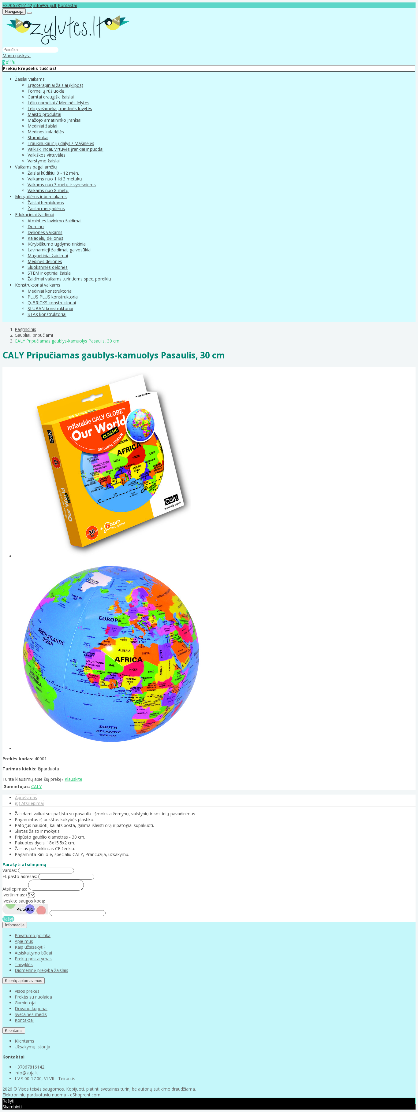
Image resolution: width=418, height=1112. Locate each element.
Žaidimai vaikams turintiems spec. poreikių (69, 279)
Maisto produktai (44, 114)
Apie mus (24, 941)
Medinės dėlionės (45, 261)
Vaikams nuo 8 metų (48, 190)
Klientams (14, 1030)
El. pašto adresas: (19, 876)
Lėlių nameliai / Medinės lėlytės (58, 103)
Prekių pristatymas (33, 959)
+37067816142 (17, 5)
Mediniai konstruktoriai (50, 291)
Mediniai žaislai (42, 126)
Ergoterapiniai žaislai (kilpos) (55, 85)
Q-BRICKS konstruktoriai (52, 303)
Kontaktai (67, 5)
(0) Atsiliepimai (29, 803)
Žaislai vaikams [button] (30, 79)
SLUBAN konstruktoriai (50, 308)
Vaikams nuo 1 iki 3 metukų (55, 179)
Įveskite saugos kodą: (23, 901)
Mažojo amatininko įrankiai (54, 120)
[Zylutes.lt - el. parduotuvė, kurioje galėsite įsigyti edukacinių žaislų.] (67, 43)
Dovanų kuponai (31, 1008)
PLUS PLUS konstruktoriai (53, 297)
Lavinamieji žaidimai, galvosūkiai (59, 250)
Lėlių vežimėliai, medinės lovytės (60, 108)
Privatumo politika (32, 935)
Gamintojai (25, 1003)
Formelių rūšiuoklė (46, 91)
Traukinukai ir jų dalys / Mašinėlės (61, 143)
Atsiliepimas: (14, 889)
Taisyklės (24, 964)
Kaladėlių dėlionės (45, 238)
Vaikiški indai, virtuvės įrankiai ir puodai (65, 149)
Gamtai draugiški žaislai (51, 97)
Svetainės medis (31, 1014)
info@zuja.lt (45, 5)
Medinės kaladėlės (46, 132)
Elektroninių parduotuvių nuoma (34, 1095)
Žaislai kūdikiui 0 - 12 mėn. (53, 173)
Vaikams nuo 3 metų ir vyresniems (62, 184)
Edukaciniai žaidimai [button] (34, 214)
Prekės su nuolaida (33, 997)
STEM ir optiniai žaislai (50, 273)
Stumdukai (38, 137)
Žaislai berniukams (46, 203)
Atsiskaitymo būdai (33, 953)
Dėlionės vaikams (45, 232)
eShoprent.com (85, 1095)
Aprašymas (26, 797)
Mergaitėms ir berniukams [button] (41, 196)
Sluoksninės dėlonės (48, 267)
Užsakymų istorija (32, 1047)
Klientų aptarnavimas (23, 980)
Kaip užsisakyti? (30, 947)
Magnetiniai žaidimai (48, 255)
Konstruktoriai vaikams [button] (37, 285)
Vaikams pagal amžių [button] (36, 167)
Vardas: (9, 870)
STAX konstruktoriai (47, 314)
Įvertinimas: (13, 895)
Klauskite (73, 779)
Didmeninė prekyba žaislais (41, 970)
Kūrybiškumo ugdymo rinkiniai (57, 244)
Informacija (14, 925)
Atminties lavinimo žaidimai (54, 221)
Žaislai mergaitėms (46, 208)
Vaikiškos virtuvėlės (46, 155)
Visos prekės (27, 991)
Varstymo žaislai (44, 161)
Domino (36, 226)
